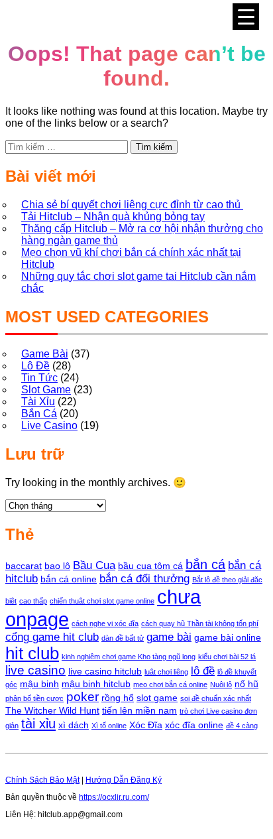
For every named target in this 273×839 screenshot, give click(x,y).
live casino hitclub (105, 671)
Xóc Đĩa (145, 725)
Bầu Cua (94, 565)
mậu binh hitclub (96, 683)
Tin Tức (39, 377)
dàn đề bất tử (122, 638)
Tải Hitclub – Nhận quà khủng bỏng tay (113, 216)
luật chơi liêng (166, 672)
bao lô (57, 565)
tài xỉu (38, 723)
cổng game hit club (52, 637)
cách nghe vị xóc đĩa (105, 623)
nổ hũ (246, 683)
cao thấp (33, 601)
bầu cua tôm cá (150, 565)
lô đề (203, 671)
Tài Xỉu (38, 401)
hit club (32, 653)
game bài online (227, 637)
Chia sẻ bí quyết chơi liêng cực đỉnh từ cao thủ (132, 204)
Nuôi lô (221, 684)
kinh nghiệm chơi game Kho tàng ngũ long (128, 657)
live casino (35, 670)
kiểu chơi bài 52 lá (227, 657)
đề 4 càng (242, 726)
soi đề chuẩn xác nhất (215, 698)
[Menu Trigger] (246, 16)
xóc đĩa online (194, 725)
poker (82, 697)
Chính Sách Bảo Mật (42, 780)
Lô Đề (35, 365)
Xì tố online (109, 726)
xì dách (73, 725)
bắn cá (205, 564)
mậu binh (39, 683)
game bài (168, 637)
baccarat (23, 565)
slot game (157, 697)
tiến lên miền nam (139, 710)
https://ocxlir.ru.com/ (114, 797)
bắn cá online (68, 579)
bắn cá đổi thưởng (144, 578)
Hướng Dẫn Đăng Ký (123, 780)
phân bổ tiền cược (34, 698)
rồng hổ (117, 697)
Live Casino (49, 425)
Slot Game (46, 389)
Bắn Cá (39, 413)
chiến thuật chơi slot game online (102, 601)
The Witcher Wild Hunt (52, 710)
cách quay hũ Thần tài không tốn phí (199, 623)
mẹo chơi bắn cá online (170, 684)
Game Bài (44, 353)
